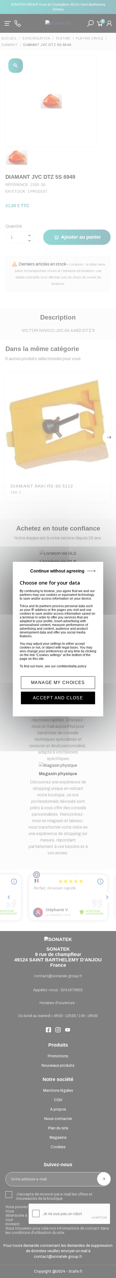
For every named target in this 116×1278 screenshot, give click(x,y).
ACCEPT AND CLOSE (58, 698)
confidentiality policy (71, 666)
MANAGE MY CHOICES (58, 682)
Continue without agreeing (57, 571)
